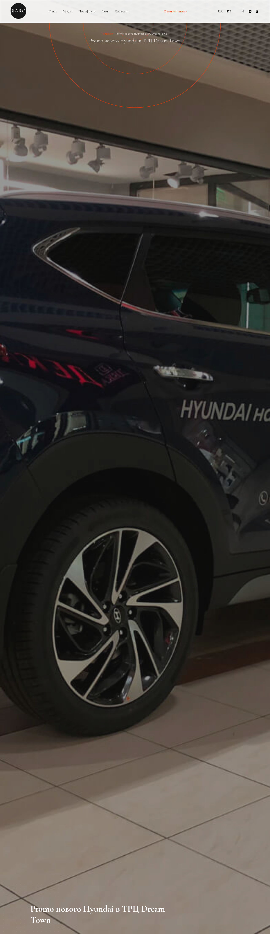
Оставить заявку (175, 11)
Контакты (122, 11)
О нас (53, 11)
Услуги (67, 11)
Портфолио (86, 11)
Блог (105, 11)
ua (220, 11)
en (229, 11)
